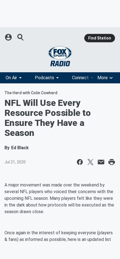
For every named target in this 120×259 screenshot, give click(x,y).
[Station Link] (60, 56)
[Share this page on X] (90, 162)
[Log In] (9, 37)
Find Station (99, 38)
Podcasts (44, 77)
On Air (11, 77)
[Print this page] (112, 162)
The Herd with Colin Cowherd (30, 93)
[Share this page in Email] (101, 162)
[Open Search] (20, 37)
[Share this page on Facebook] (80, 162)
